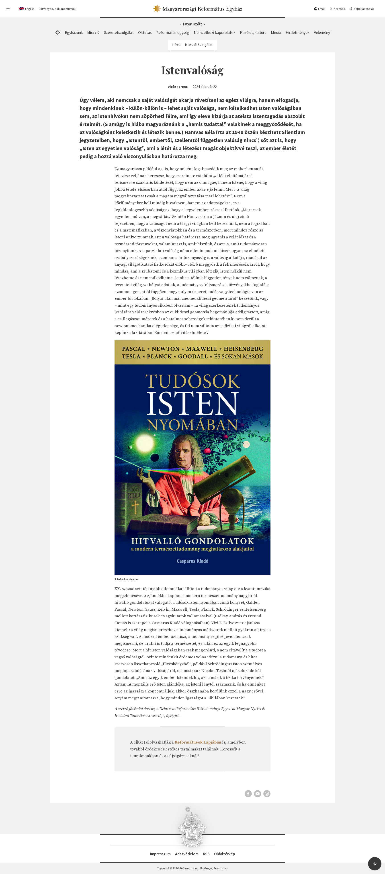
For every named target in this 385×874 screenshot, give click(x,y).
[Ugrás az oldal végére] (374, 863)
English (30, 9)
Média (276, 32)
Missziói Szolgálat (199, 44)
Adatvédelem (187, 853)
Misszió (93, 32)
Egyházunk (74, 32)
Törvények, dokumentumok (57, 9)
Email (321, 9)
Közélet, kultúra (253, 32)
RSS (206, 853)
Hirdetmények (297, 32)
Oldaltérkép (224, 853)
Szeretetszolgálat (119, 32)
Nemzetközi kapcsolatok (215, 32)
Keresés (339, 9)
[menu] (8, 8)
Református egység (172, 32)
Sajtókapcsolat (363, 9)
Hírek (176, 44)
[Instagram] (266, 793)
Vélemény (322, 32)
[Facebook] (248, 793)
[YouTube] (257, 793)
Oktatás (145, 32)
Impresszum (160, 853)
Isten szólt (192, 24)
